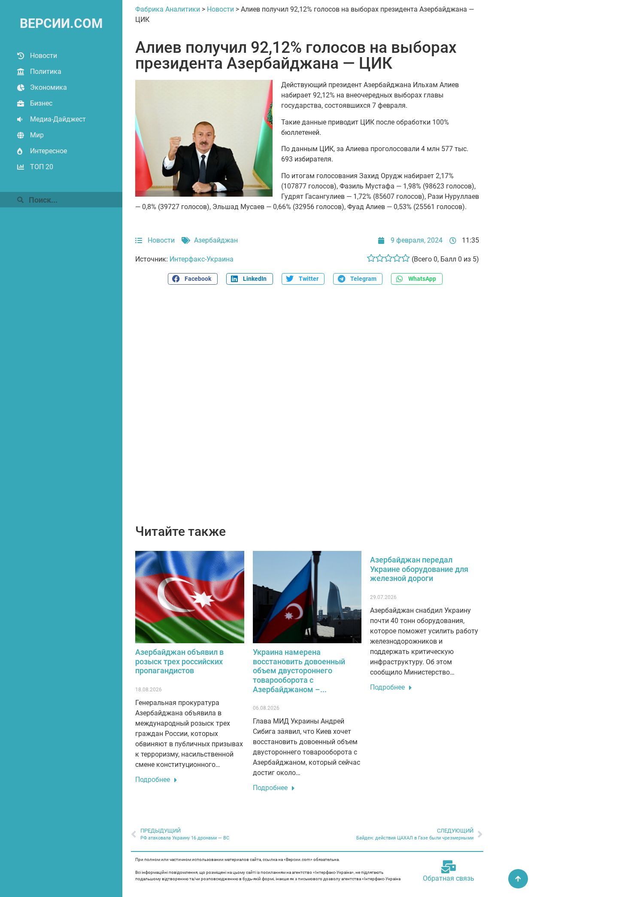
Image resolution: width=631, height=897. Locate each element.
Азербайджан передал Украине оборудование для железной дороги (419, 569)
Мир (37, 135)
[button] (193, 279)
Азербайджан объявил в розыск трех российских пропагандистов (179, 661)
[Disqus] (307, 409)
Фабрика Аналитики (167, 9)
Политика (45, 71)
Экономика (48, 87)
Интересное (48, 151)
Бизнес (41, 103)
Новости (43, 56)
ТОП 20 (41, 167)
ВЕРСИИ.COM (61, 23)
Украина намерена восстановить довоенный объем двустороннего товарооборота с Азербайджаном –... (299, 670)
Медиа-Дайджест (58, 119)
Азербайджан (216, 240)
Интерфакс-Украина (202, 259)
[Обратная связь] (448, 867)
